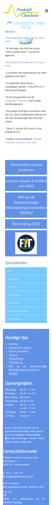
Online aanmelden (19, 351)
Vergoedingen (16, 358)
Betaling (13, 343)
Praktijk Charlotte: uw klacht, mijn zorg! (23, 140)
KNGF (6, 498)
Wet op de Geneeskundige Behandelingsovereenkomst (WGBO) (28, 369)
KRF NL (7, 491)
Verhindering (16, 362)
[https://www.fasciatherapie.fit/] (26, 243)
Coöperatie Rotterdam (16, 100)
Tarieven (13, 355)
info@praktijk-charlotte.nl (19, 476)
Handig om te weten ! (20, 347)
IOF (5, 495)
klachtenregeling (12, 502)
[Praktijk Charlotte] (21, 10)
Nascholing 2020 (26, 224)
